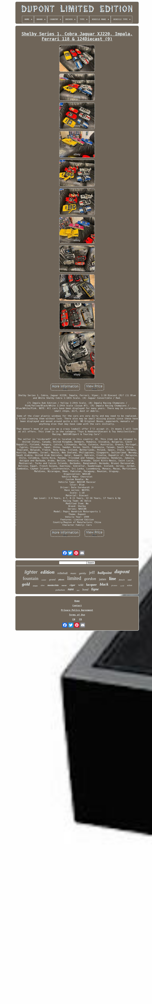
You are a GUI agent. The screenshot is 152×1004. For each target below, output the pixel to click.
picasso (114, 585)
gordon (90, 578)
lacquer (91, 584)
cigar (72, 585)
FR (80, 619)
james (102, 579)
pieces (61, 579)
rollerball (62, 573)
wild (80, 584)
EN (73, 619)
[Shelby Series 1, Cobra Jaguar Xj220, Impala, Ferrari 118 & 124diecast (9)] (77, 58)
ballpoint (105, 573)
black (104, 584)
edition (47, 572)
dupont (122, 571)
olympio (35, 586)
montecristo (53, 585)
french (122, 580)
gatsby (82, 573)
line (112, 578)
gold (26, 584)
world (122, 586)
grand (52, 579)
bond (85, 589)
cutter (43, 580)
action (129, 585)
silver (43, 585)
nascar (64, 585)
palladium (60, 590)
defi (78, 590)
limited (74, 578)
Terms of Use (77, 614)
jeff (92, 572)
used (129, 580)
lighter (31, 572)
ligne (95, 589)
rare (71, 589)
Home (77, 601)
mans (73, 573)
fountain (30, 578)
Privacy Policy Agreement (77, 610)
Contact (77, 605)
